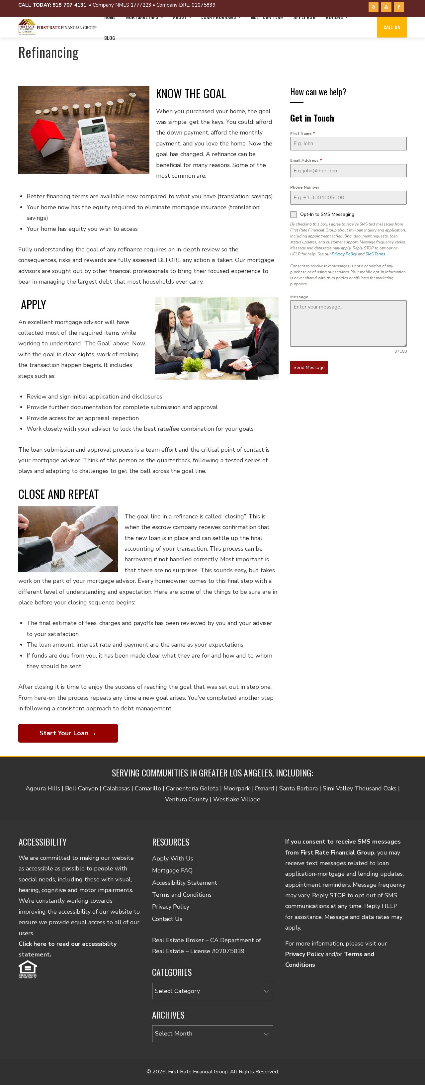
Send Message (309, 367)
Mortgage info (142, 16)
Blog (109, 37)
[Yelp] (374, 7)
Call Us (391, 27)
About (180, 16)
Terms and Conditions (182, 895)
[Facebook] (399, 7)
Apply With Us (172, 858)
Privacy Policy (344, 254)
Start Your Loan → (68, 733)
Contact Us (167, 919)
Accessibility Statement (184, 883)
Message (299, 297)
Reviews (334, 16)
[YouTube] (386, 7)
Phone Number (304, 187)
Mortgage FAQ (172, 870)
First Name (302, 133)
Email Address (306, 160)
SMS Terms (375, 254)
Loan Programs (218, 16)
